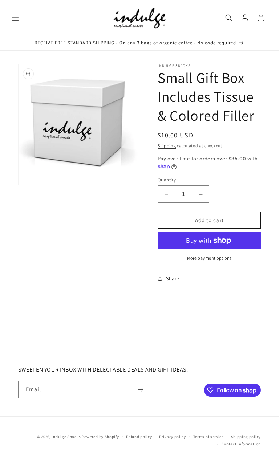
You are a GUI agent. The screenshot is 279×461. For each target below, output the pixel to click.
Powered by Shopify (100, 436)
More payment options (209, 258)
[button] (15, 18)
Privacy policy (172, 436)
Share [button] (172, 278)
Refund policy (139, 436)
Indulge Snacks (66, 436)
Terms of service (208, 436)
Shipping (167, 145)
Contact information (241, 443)
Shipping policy (246, 436)
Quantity (167, 180)
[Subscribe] (141, 389)
